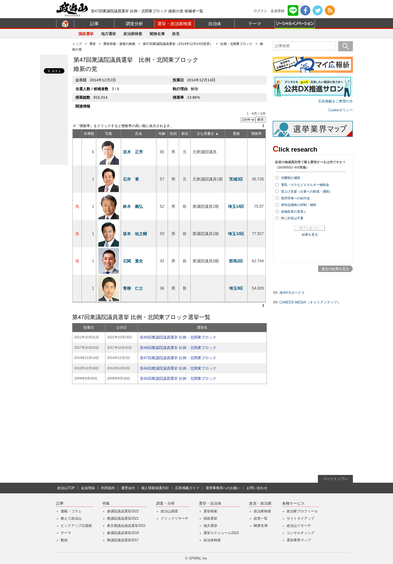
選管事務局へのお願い (223, 488)
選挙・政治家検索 (174, 23)
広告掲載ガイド (187, 488)
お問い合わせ (256, 488)
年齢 (162, 134)
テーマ (254, 23)
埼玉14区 (236, 206)
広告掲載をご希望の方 (335, 101)
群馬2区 (236, 261)
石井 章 (131, 179)
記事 (94, 23)
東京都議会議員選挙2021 (126, 525)
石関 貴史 (133, 261)
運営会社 (128, 488)
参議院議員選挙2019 (123, 533)
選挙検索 (210, 511)
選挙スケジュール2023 (221, 533)
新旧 (184, 134)
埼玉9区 (236, 288)
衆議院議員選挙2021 (123, 518)
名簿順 (89, 134)
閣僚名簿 (157, 34)
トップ (77, 44)
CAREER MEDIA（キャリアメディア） (310, 302)
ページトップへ (335, 479)
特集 (106, 503)
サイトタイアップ (300, 518)
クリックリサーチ (174, 518)
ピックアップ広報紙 (76, 525)
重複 (236, 134)
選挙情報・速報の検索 (119, 44)
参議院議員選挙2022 (123, 511)
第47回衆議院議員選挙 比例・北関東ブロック (178, 358)
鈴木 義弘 (133, 206)
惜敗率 (256, 134)
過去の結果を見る (335, 269)
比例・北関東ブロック (236, 44)
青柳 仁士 (133, 288)
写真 (108, 134)
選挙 (92, 44)
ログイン (260, 11)
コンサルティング (300, 533)
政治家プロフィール (302, 511)
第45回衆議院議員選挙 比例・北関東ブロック (178, 378)
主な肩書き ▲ (208, 134)
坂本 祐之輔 (135, 233)
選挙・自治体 (210, 503)
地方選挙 (108, 34)
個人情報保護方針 (155, 488)
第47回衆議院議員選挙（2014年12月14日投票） (178, 44)
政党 (176, 34)
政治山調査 (169, 511)
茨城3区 (236, 179)
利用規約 (108, 488)
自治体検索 (212, 540)
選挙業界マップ (299, 540)
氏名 (138, 134)
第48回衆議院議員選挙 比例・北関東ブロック (178, 348)
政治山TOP (66, 488)
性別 (173, 134)
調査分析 (134, 23)
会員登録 (277, 11)
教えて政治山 (71, 518)
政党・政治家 (260, 503)
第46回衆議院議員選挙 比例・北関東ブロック (178, 368)
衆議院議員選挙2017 (123, 540)
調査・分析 (165, 503)
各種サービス (293, 503)
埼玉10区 (236, 233)
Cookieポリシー (340, 110)
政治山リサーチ (299, 525)
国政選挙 (86, 34)
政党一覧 (261, 518)
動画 (64, 540)
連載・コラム (71, 511)
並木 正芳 (133, 151)
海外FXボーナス (292, 293)
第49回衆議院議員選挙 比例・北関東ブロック (178, 337)
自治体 (214, 23)
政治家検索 (133, 34)
